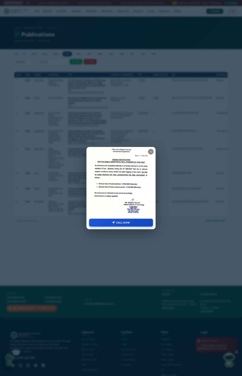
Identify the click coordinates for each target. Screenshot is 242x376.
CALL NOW (123, 222)
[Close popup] (151, 152)
